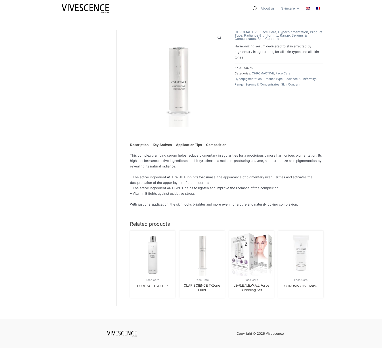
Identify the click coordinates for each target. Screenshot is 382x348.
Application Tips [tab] (189, 145)
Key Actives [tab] (162, 145)
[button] (297, 8)
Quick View (152, 271)
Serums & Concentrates (262, 84)
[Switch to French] (318, 8)
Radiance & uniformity (261, 35)
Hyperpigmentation (293, 32)
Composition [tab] (216, 145)
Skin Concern (268, 39)
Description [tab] (139, 145)
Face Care (268, 32)
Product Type (273, 79)
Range (285, 35)
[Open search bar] (255, 8)
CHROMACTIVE (247, 32)
